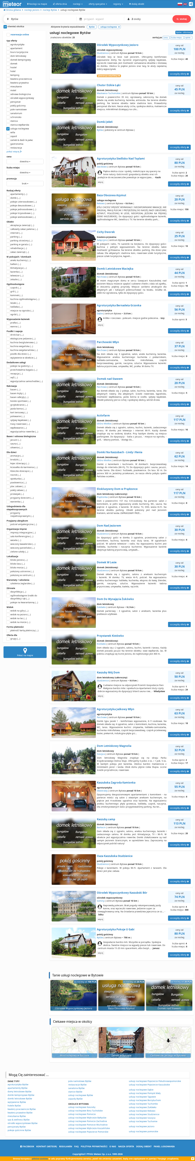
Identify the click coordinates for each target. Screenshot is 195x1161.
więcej (100, 182)
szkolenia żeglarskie (22, 583)
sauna (15, 443)
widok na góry (19, 610)
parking (16, 236)
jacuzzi (15, 439)
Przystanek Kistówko (110, 635)
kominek (16, 295)
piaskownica (18, 482)
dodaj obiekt (144, 1146)
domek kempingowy (20, 59)
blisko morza (18, 567)
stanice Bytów (75, 1091)
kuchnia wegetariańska (24, 350)
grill (14, 291)
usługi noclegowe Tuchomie (143, 1121)
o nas (112, 1146)
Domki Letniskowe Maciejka (115, 268)
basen (15, 389)
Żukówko (101, 607)
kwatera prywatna (19, 82)
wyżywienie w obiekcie (23, 357)
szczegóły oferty (178, 73)
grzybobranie (19, 404)
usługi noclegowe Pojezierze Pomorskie (88, 1131)
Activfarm (103, 415)
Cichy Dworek (106, 232)
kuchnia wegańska (21, 346)
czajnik (15, 287)
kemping (14, 75)
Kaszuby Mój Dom (108, 672)
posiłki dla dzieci (20, 353)
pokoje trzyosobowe (22, 213)
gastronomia (16, 143)
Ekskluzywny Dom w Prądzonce (117, 489)
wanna (15, 326)
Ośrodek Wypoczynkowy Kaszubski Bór (122, 892)
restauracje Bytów (77, 1084)
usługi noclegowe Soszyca (142, 1117)
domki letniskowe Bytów (20, 1098)
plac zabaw (17, 486)
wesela (15, 540)
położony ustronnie (22, 571)
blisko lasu (17, 563)
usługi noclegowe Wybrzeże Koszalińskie (89, 1128)
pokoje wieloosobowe (23, 216)
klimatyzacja (18, 267)
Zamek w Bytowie (121, 1055)
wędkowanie (18, 427)
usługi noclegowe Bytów (80, 1095)
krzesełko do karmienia (23, 467)
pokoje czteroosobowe (23, 201)
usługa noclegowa (19, 128)
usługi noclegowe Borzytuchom (145, 1100)
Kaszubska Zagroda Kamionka (116, 782)
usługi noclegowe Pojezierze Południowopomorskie (155, 1081)
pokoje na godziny (21, 365)
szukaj (183, 18)
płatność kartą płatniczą (24, 630)
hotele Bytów (14, 1105)
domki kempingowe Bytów (21, 1095)
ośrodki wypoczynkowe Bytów (22, 1123)
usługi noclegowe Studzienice (144, 1114)
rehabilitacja (18, 248)
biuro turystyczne (19, 52)
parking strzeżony (21, 240)
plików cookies (40, 1158)
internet (16, 232)
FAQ (76, 1146)
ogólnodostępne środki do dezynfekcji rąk (23, 597)
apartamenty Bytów (17, 1088)
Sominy (100, 900)
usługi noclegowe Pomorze (82, 1114)
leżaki (15, 302)
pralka (15, 322)
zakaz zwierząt (19, 252)
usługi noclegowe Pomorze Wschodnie (88, 1124)
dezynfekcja (18, 591)
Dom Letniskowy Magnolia (114, 746)
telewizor (16, 275)
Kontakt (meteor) (46, 1146)
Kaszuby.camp (106, 819)
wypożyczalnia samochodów (26, 381)
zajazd (13, 136)
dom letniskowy (18, 55)
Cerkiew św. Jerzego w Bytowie (168, 1055)
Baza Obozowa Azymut (111, 195)
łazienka (16, 271)
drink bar (16, 334)
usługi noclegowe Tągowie (142, 1096)
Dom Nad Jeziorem (109, 525)
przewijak (17, 493)
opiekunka (17, 478)
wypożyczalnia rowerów (24, 431)
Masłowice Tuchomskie (108, 93)
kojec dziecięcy (19, 463)
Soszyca (101, 753)
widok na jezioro (20, 614)
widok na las (18, 618)
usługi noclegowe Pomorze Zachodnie (87, 1121)
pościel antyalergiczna (23, 524)
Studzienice (103, 53)
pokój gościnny (18, 105)
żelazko (15, 279)
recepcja (16, 373)
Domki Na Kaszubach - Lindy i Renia (119, 452)
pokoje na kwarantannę (24, 602)
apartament (16, 48)
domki (15, 197)
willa (12, 132)
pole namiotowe (18, 109)
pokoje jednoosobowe (23, 209)
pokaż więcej (13, 151)
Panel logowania (164, 1146)
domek (13, 63)
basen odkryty (19, 397)
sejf (14, 377)
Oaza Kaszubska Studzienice (115, 856)
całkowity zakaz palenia (24, 229)
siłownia (16, 447)
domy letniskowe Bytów (19, 1091)
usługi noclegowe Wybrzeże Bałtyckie (87, 1117)
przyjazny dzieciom (22, 497)
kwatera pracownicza (21, 78)
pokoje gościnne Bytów (19, 1130)
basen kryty (18, 393)
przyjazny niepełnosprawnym (22, 514)
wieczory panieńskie (22, 547)
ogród (15, 314)
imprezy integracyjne (23, 532)
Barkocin (101, 827)
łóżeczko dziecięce (21, 471)
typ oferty (12, 40)
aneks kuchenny (20, 260)
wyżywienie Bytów (17, 1102)
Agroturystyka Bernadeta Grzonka (119, 305)
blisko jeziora (18, 559)
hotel (13, 71)
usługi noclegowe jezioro (141, 1126)
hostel (13, 67)
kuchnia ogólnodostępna (24, 299)
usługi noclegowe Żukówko (142, 1107)
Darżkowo (102, 166)
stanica (14, 120)
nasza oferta (126, 1146)
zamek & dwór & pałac (21, 140)
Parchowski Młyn (108, 342)
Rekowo (101, 203)
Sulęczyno (102, 240)
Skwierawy (102, 790)
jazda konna (18, 408)
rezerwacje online (19, 34)
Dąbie (100, 313)
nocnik (15, 474)
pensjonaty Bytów (17, 1126)
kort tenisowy (19, 412)
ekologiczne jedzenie (22, 338)
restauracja (16, 147)
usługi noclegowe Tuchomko (143, 1103)
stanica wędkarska (19, 124)
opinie (187, 37)
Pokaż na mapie (25, 655)
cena (9, 156)
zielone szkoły (19, 551)
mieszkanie (16, 86)
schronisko (15, 117)
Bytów (100, 129)
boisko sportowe (20, 400)
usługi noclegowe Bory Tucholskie (85, 1110)
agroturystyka (17, 44)
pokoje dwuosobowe (22, 205)
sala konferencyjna (21, 536)
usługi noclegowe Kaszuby (81, 1107)
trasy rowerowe (20, 423)
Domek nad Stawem (110, 379)
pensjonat (15, 101)
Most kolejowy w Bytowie (74, 1055)
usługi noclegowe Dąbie (141, 1089)
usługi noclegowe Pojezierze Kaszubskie (149, 1084)
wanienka (17, 501)
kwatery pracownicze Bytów (22, 1109)
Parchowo (102, 276)
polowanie (17, 416)
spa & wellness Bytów (19, 1119)
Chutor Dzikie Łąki (109, 85)
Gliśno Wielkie (104, 423)
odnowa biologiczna (20, 94)
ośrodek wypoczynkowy (22, 98)
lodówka (16, 306)
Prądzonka (102, 497)
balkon (15, 264)
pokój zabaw (18, 490)
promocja (12, 178)
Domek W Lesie (107, 562)
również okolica (15, 26)
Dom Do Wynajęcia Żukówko (115, 599)
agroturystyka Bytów (18, 1084)
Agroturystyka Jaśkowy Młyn (115, 709)
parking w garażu (21, 244)
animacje (16, 455)
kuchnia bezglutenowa (23, 342)
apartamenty (18, 194)
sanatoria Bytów (76, 1088)
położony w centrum (22, 575)
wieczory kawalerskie (22, 543)
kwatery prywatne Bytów (20, 1112)
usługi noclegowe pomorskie (143, 1131)
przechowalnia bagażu (23, 369)
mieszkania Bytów (17, 1116)
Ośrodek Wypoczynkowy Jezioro (117, 45)
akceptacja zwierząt (22, 225)
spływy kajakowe (20, 420)
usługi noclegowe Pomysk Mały (145, 1093)
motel (13, 90)
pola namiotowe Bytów (79, 1081)
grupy (15, 638)
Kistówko (101, 643)
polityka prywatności (94, 1146)
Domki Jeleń (105, 122)
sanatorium (16, 113)
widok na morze (20, 622)
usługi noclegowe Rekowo (142, 1110)
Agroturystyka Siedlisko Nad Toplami (121, 158)
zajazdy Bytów (75, 1098)
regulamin (65, 1146)
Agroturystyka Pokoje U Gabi (115, 929)
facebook (28, 1146)
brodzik (16, 459)
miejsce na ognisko (22, 310)
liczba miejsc (13, 167)
